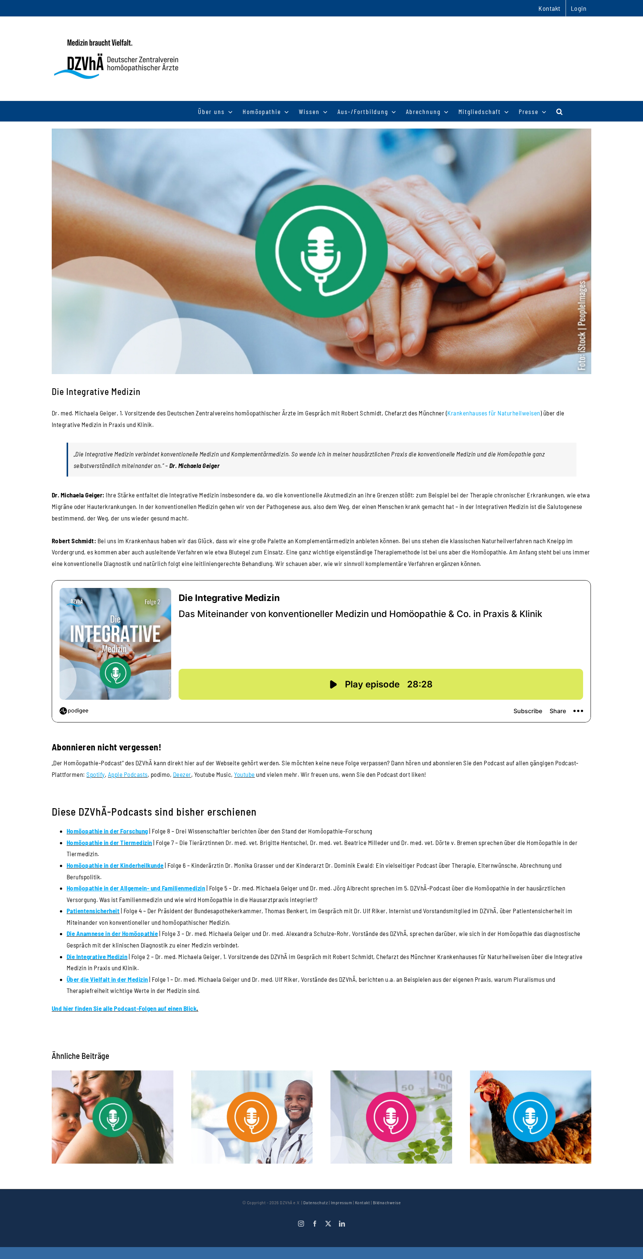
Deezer (182, 774)
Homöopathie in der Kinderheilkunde (115, 865)
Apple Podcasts (128, 774)
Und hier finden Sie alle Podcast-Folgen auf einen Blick (124, 1008)
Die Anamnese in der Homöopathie (112, 933)
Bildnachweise (387, 1202)
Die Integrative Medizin (97, 956)
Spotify (95, 774)
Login (579, 8)
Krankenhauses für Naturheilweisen (493, 413)
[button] (559, 111)
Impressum (341, 1202)
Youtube (244, 774)
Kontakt (362, 1202)
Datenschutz (315, 1202)
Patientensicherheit (93, 910)
